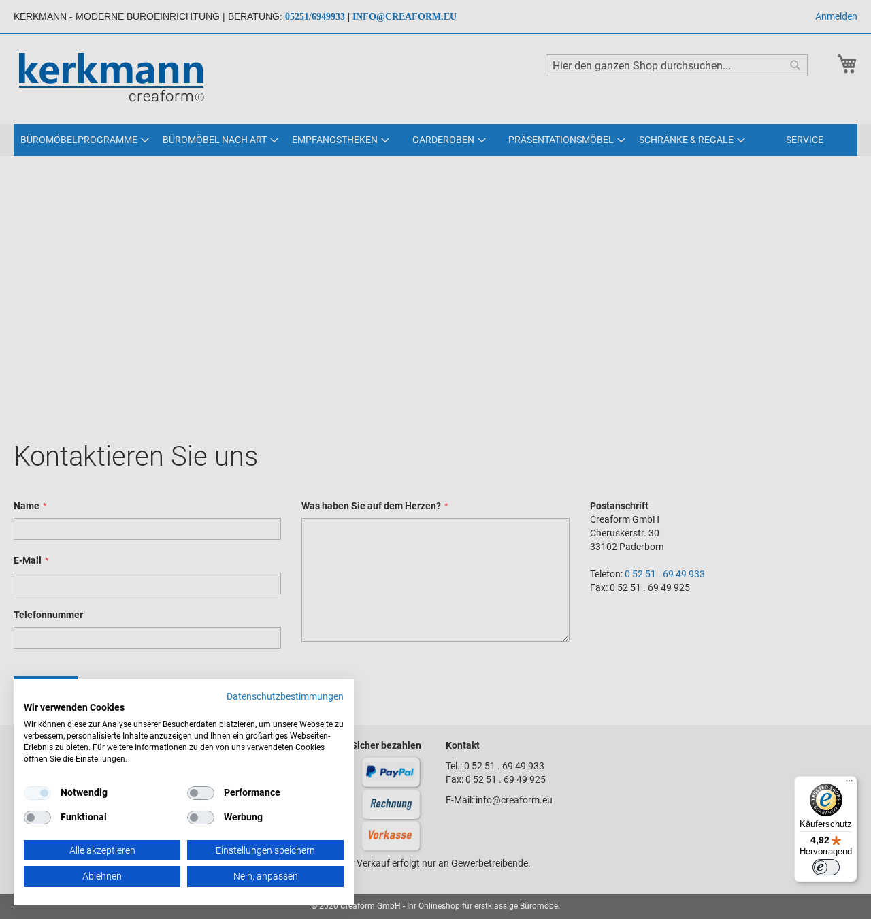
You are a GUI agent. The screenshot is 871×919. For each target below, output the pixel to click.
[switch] (826, 867)
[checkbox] (200, 793)
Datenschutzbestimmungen (285, 696)
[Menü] (849, 784)
